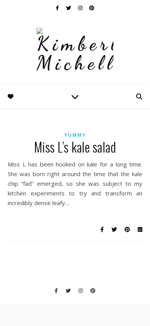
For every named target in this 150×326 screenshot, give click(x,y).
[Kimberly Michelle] (75, 50)
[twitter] (69, 7)
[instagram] (80, 7)
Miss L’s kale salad (75, 147)
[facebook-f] (58, 7)
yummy (75, 135)
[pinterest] (91, 7)
